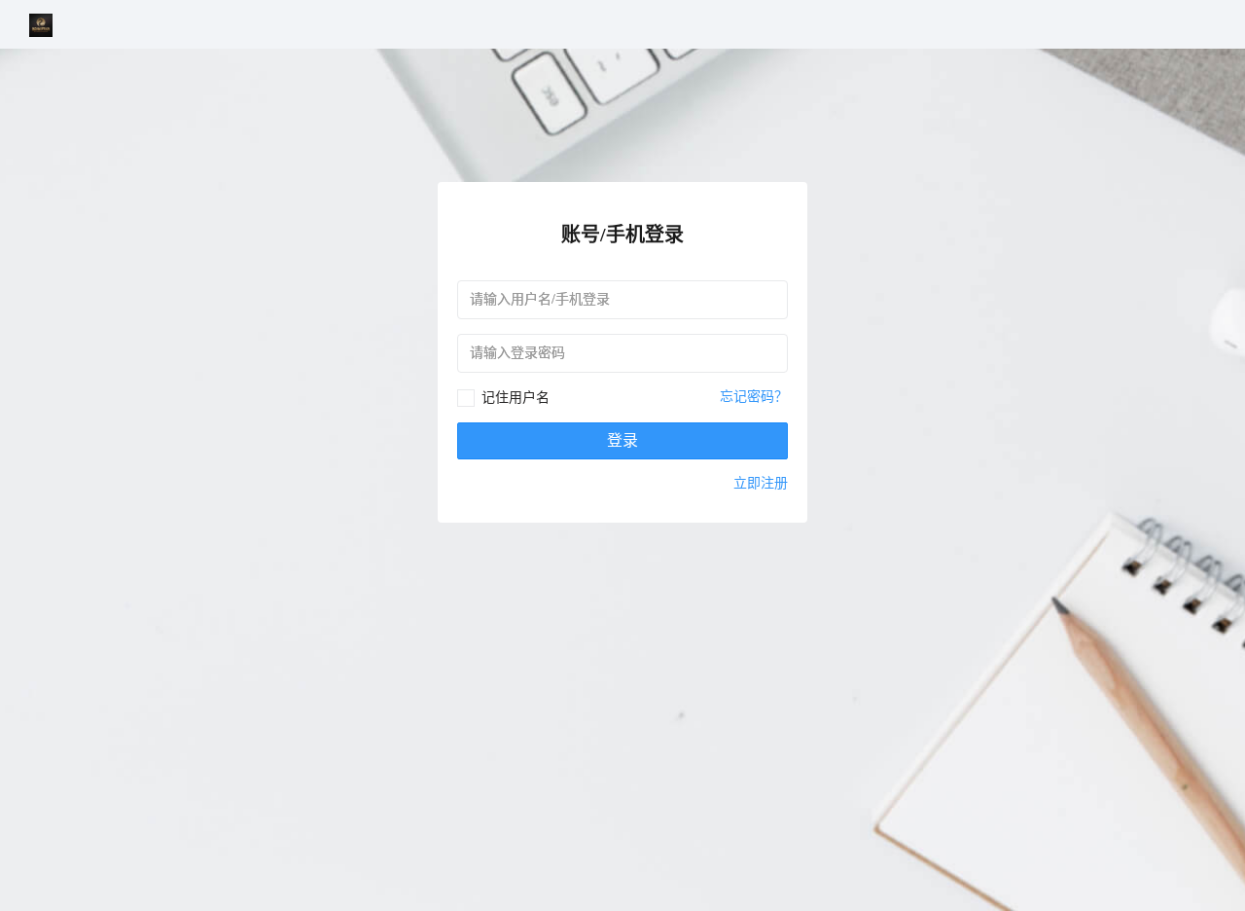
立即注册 (760, 483)
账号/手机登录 (622, 234)
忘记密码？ (754, 396)
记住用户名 (515, 397)
